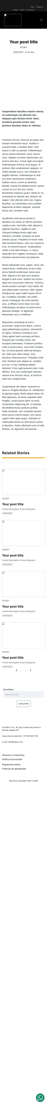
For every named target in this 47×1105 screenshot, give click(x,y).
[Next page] (30, 670)
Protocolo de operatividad (14, 769)
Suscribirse (8, 689)
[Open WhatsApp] (40, 1097)
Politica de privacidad (12, 759)
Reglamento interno (11, 764)
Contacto (22, 10)
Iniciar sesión (30, 10)
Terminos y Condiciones (13, 755)
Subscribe (23, 704)
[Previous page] (16, 670)
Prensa (32, 7)
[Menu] (41, 20)
